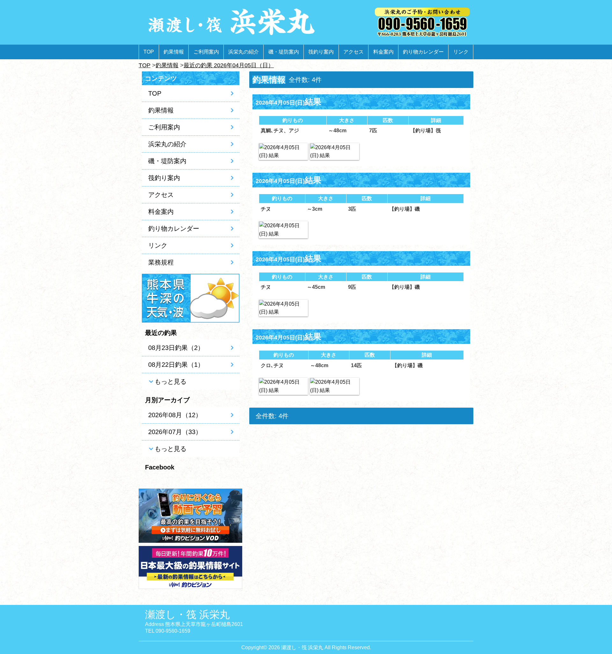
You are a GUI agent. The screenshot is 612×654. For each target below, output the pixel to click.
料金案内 (383, 51)
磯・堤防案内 (283, 51)
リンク (461, 51)
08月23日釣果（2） (176, 347)
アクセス (353, 51)
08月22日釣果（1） (176, 364)
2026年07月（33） (175, 431)
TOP (148, 51)
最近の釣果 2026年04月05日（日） (229, 65)
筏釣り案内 (321, 51)
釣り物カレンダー (423, 51)
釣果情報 (174, 51)
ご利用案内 (206, 51)
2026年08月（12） (175, 414)
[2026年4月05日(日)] (283, 151)
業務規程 (161, 262)
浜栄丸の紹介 (243, 51)
